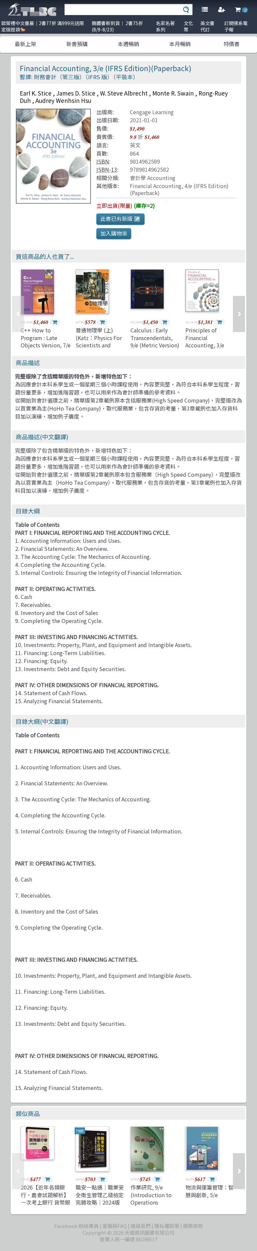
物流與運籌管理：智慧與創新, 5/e (209, 1191)
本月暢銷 (180, 44)
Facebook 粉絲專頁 (76, 1225)
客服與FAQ (114, 1225)
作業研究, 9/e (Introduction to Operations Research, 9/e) (151, 1198)
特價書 (232, 44)
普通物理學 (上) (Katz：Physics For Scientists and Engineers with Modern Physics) (99, 345)
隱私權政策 (166, 1225)
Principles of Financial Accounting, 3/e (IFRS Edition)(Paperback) (204, 345)
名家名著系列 (165, 26)
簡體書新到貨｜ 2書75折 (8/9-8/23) (117, 26)
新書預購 (77, 44)
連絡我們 (141, 1225)
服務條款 (193, 1225)
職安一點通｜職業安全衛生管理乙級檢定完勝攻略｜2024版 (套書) (100, 1198)
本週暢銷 (128, 44)
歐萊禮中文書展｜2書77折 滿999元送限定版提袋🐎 (42, 26)
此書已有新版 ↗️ (120, 218)
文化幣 (188, 26)
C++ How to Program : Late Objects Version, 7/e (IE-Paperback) (46, 341)
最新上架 (25, 44)
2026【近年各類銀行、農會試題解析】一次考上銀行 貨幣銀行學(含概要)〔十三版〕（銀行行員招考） (46, 1202)
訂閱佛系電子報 (236, 26)
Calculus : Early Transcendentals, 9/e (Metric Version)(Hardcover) (155, 341)
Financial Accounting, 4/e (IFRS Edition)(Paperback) (179, 189)
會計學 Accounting (152, 178)
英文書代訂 (207, 26)
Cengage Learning (152, 112)
